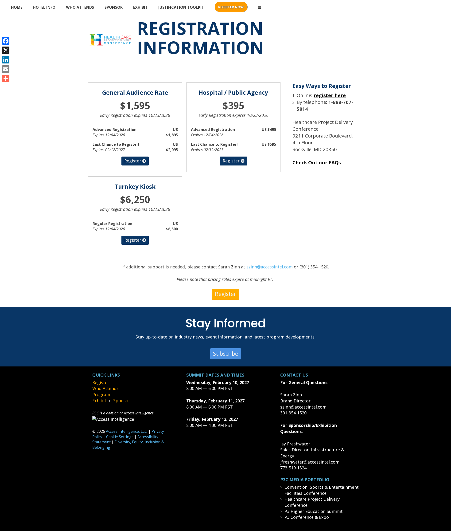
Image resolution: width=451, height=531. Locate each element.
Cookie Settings (119, 436)
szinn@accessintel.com (269, 267)
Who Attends (80, 7)
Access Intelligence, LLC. (127, 431)
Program (101, 394)
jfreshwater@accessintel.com (309, 462)
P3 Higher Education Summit (313, 511)
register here (330, 95)
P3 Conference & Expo (306, 517)
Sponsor (114, 7)
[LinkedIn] (5, 59)
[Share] (5, 78)
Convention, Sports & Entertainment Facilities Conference (321, 490)
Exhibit (140, 7)
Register (100, 382)
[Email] (5, 69)
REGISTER (231, 7)
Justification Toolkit (181, 7)
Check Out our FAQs (316, 162)
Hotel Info (44, 7)
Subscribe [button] (225, 353)
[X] (5, 50)
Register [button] (133, 161)
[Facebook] (5, 41)
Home (16, 7)
